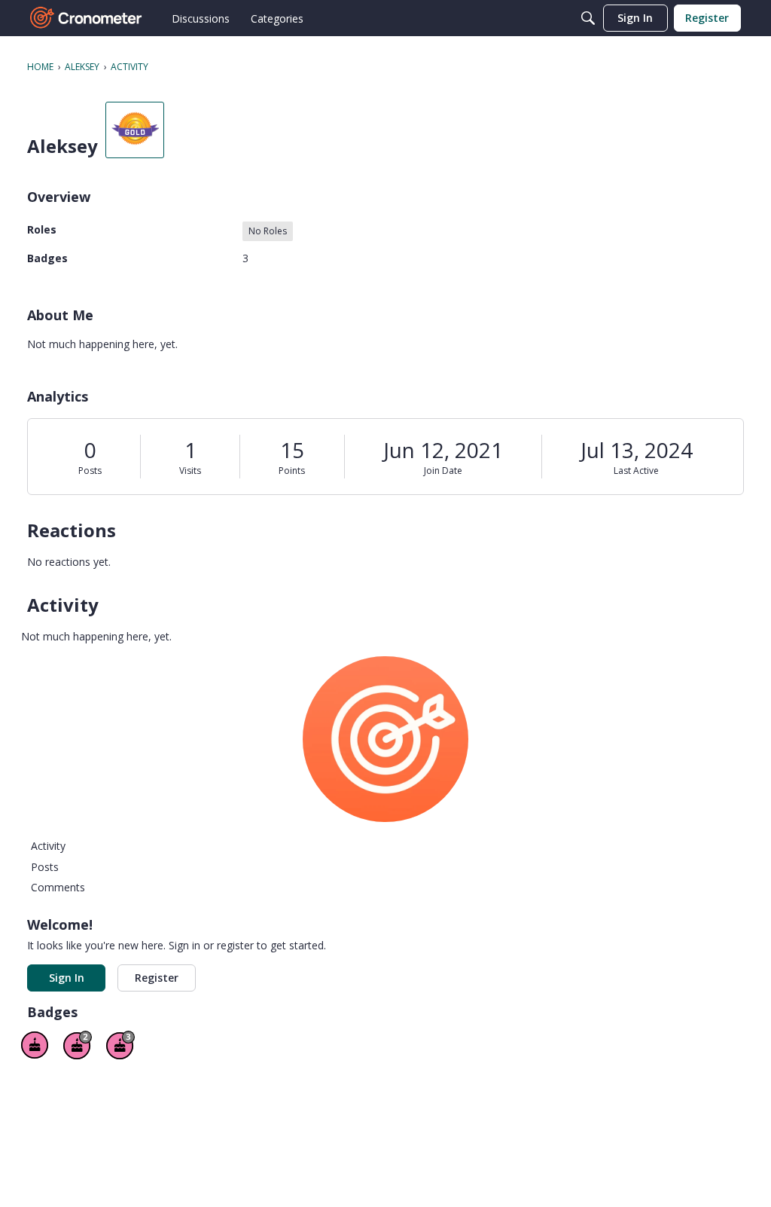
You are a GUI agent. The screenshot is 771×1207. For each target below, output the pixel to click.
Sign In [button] (66, 977)
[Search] (588, 18)
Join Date (443, 470)
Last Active (636, 470)
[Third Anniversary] (120, 1045)
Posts (90, 470)
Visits (190, 470)
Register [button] (156, 977)
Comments (58, 887)
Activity (48, 846)
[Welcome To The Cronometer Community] (86, 18)
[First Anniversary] (34, 1045)
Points (292, 470)
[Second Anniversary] (77, 1045)
